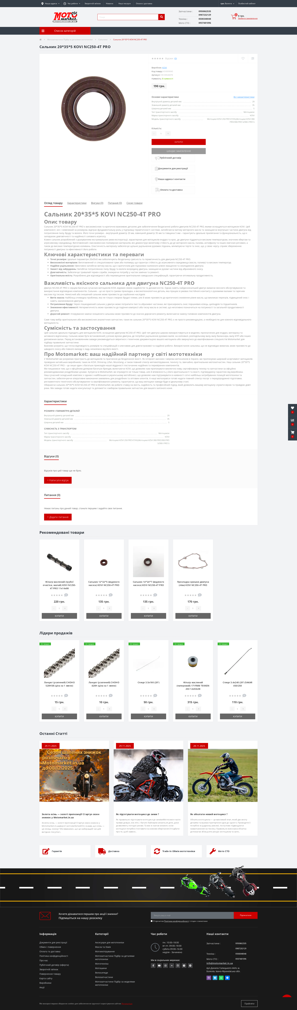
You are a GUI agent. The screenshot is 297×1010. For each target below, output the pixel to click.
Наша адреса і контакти (171, 179)
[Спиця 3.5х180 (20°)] (148, 661)
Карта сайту (45, 978)
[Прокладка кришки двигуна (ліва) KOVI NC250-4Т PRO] (193, 561)
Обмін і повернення (50, 946)
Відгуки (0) (97, 203)
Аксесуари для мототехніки (109, 942)
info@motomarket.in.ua (220, 963)
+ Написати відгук (58, 480)
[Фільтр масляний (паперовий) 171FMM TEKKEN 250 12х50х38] (193, 661)
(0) (175, 58)
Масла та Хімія (103, 946)
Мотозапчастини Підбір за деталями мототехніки (70, 39)
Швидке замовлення (179, 151)
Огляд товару (53, 203)
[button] (71, 3)
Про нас (43, 960)
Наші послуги (124, 3)
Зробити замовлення (248, 18)
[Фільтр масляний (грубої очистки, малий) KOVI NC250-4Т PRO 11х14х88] (59, 561)
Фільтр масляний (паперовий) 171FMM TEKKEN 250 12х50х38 (193, 685)
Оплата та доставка (171, 189)
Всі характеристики (244, 96)
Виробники (45, 982)
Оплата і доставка (144, 3)
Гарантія (57, 851)
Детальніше (126, 1003)
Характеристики (76, 203)
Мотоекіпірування (105, 951)
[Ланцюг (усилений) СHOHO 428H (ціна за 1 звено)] (103, 661)
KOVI (164, 67)
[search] (161, 17)
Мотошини (101, 968)
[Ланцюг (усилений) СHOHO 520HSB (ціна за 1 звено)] (59, 661)
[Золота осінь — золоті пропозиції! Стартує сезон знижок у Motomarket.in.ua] (74, 775)
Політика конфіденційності (176, 921)
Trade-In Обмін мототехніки (178, 851)
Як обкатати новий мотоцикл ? (209, 814)
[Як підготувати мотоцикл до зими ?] (148, 775)
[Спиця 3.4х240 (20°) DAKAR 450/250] (237, 661)
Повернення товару (50, 973)
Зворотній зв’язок (93, 3)
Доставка (113, 851)
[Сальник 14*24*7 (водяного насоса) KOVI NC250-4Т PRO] (148, 561)
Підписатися (245, 915)
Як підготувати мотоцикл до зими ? (137, 814)
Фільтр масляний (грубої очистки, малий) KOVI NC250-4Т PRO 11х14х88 (59, 585)
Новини (109, 3)
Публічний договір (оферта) (54, 964)
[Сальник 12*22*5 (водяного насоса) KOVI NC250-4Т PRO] (103, 561)
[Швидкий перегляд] (74, 553)
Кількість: (157, 128)
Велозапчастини (104, 977)
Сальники (103, 39)
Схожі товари (134, 203)
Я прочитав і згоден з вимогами (180, 921)
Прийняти (249, 1003)
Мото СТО (223, 851)
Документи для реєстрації (173, 168)
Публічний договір (170, 157)
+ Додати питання (58, 517)
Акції (42, 987)
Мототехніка (101, 963)
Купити (179, 141)
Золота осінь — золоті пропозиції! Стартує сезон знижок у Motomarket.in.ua (70, 816)
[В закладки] (74, 544)
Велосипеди (101, 972)
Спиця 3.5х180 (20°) (148, 682)
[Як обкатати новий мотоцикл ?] (223, 775)
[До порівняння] (74, 548)
